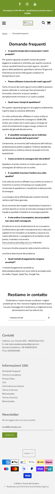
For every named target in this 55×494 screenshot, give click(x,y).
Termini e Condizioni (11, 375)
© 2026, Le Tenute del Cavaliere (26, 483)
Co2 (4, 382)
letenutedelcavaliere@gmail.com (17, 242)
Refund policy (8, 393)
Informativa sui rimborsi (13, 386)
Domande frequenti (11, 371)
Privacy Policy (8, 378)
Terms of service (10, 390)
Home (4, 33)
